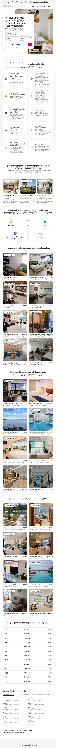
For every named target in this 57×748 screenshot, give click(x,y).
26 (13, 62)
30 (25, 62)
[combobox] (19, 35)
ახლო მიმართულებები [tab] (8, 694)
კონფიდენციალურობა (24, 745)
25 (10, 62)
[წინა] (25, 176)
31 (7, 65)
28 (19, 62)
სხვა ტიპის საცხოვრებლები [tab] (23, 694)
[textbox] (12, 40)
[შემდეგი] (31, 176)
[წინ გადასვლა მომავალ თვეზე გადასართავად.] (25, 44)
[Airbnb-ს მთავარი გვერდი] (7, 6)
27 (16, 62)
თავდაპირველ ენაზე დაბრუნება (40, 2)
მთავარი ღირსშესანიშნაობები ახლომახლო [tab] (43, 694)
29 (22, 62)
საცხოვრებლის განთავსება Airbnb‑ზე (41, 6)
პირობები (34, 745)
